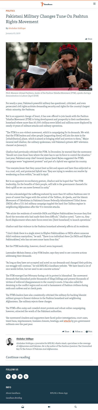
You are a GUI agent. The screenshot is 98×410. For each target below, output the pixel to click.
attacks (67, 321)
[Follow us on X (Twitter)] (14, 376)
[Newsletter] (23, 407)
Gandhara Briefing (14, 398)
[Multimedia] (49, 407)
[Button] (88, 39)
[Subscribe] (20, 376)
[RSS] (26, 376)
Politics (10, 11)
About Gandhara (13, 393)
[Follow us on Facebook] (8, 376)
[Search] (75, 407)
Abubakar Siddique (17, 28)
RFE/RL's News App (59, 393)
